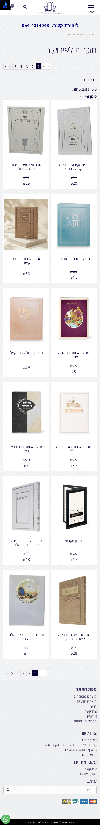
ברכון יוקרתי (73, 540)
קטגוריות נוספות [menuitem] (85, 721)
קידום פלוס (43, 822)
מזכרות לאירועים (76, 34)
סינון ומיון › (88, 96)
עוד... (92, 781)
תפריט (91, 12)
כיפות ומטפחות (84, 89)
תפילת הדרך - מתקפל (74, 258)
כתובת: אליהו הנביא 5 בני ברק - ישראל (70, 745)
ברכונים (90, 80)
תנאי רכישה (89, 755)
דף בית (93, 34)
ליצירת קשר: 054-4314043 (50, 25)
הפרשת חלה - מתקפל (26, 352)
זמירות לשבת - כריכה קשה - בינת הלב (26, 543)
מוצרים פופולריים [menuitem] (85, 696)
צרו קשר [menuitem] (91, 711)
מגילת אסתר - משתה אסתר (73, 355)
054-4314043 (76, 750)
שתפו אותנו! (88, 774)
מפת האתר (86, 689)
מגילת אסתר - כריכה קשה (26, 260)
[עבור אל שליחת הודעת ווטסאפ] (5, 819)
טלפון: (92, 750)
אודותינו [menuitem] (91, 716)
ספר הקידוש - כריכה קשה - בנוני (73, 166)
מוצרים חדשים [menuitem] (87, 701)
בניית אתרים (31, 822)
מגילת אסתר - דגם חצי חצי (26, 449)
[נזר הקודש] (50, 8)
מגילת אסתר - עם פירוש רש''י (73, 449)
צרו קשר (89, 733)
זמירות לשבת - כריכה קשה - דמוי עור (73, 636)
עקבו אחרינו (85, 762)
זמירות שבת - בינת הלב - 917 (26, 636)
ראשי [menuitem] (93, 706)
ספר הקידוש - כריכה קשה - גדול (26, 166)
